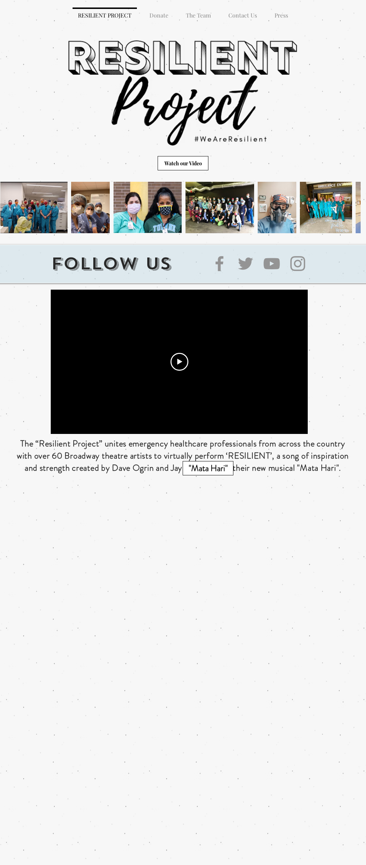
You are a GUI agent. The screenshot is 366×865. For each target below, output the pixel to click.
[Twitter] (246, 264)
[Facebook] (219, 264)
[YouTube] (272, 264)
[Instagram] (298, 264)
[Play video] (179, 362)
